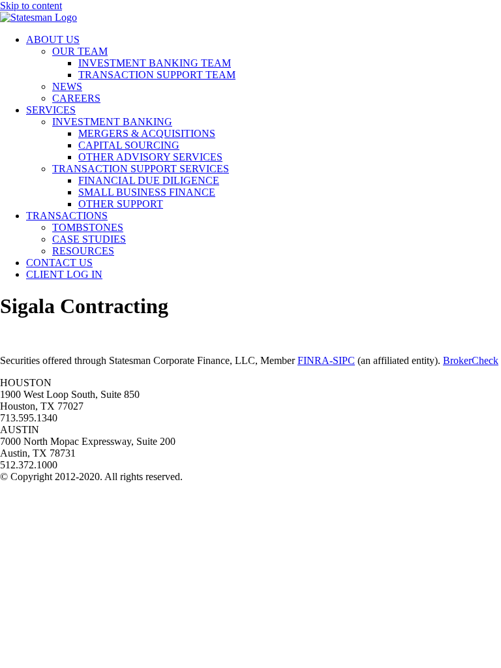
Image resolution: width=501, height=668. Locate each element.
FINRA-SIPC (326, 360)
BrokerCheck (470, 360)
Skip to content (31, 5)
